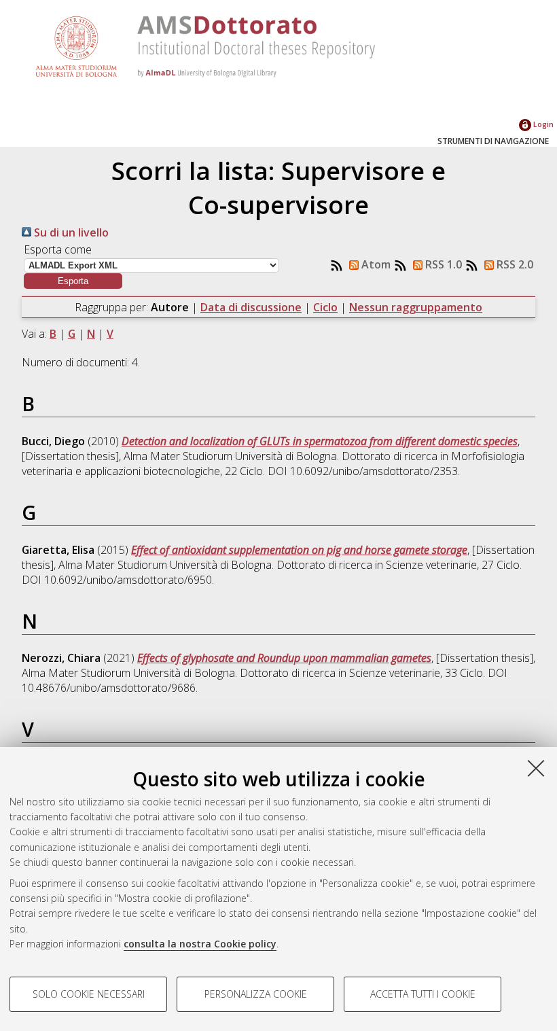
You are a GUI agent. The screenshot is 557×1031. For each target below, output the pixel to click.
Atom (375, 264)
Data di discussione (251, 307)
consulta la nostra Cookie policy (200, 943)
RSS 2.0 (513, 264)
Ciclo (325, 307)
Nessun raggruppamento (415, 307)
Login (542, 124)
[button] (73, 281)
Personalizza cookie (255, 994)
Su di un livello (70, 232)
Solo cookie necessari (89, 994)
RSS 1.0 (442, 264)
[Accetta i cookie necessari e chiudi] (536, 768)
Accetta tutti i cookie (422, 994)
